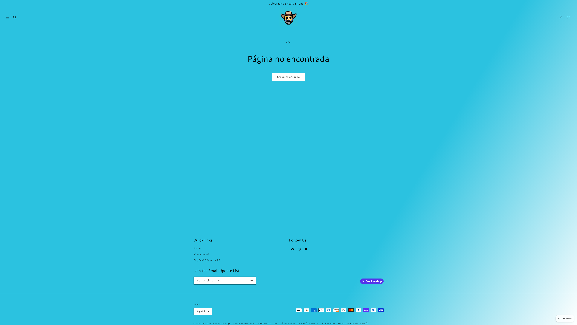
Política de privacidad (268, 323)
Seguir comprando (288, 77)
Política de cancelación (357, 323)
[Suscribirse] (252, 281)
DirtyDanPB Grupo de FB (207, 260)
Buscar (197, 248)
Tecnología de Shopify (222, 323)
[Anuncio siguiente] (570, 3)
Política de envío (310, 323)
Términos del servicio (290, 323)
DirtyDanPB (206, 323)
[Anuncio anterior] (6, 3)
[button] (7, 17)
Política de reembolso (245, 323)
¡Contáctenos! (201, 254)
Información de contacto (333, 323)
